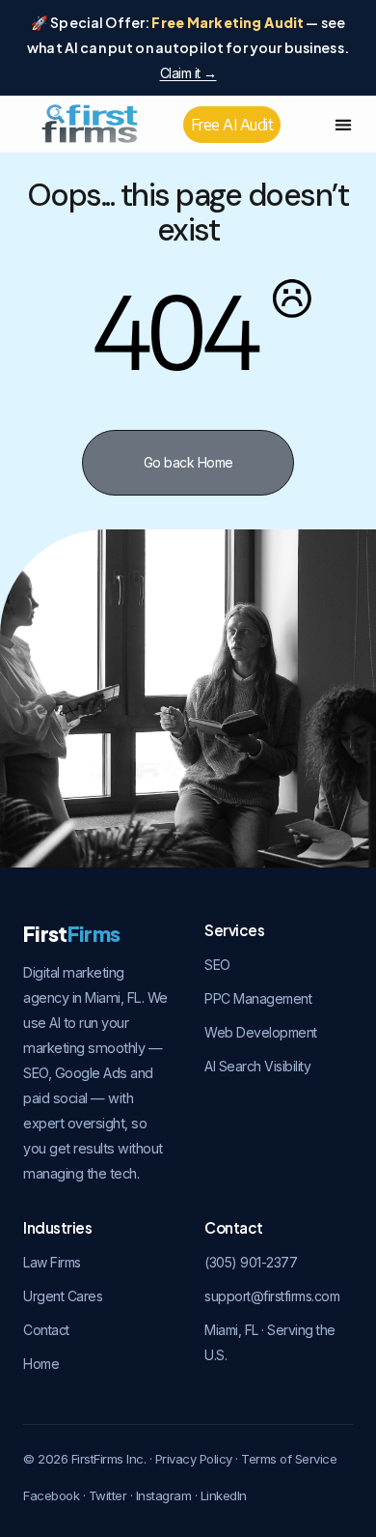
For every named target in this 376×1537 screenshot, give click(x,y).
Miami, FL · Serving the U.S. (270, 1342)
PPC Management (257, 998)
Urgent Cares (62, 1296)
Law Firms (52, 1262)
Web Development (260, 1032)
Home (41, 1363)
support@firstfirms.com (271, 1296)
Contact (46, 1330)
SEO (217, 964)
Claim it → (188, 73)
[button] (344, 124)
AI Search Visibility (257, 1066)
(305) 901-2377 (250, 1262)
